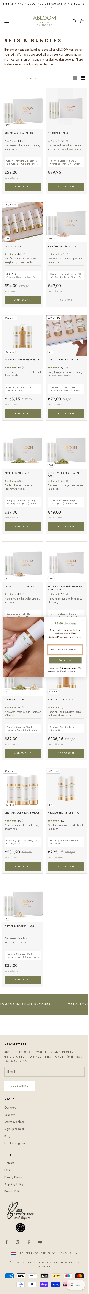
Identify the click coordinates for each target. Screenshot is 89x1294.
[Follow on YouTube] (40, 1242)
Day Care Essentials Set (64, 359)
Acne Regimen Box (17, 473)
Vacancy (9, 1114)
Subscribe (20, 1086)
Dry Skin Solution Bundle (22, 812)
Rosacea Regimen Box (19, 133)
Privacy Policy (13, 1177)
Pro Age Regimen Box (62, 246)
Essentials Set (14, 246)
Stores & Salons (14, 1122)
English (67, 1253)
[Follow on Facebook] (6, 1242)
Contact (9, 1163)
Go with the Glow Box (20, 586)
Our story (10, 1107)
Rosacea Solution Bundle (22, 359)
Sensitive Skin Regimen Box (63, 474)
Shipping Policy (14, 1184)
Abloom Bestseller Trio (63, 812)
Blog (7, 1136)
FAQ (7, 1170)
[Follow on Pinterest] (29, 1242)
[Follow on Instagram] (18, 1242)
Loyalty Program (14, 1143)
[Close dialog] (81, 621)
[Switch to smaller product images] (83, 78)
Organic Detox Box (17, 699)
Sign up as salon (14, 1129)
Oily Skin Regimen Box (19, 926)
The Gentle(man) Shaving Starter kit (65, 588)
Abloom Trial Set (59, 133)
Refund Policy (13, 1191)
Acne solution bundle (63, 699)
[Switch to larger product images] (75, 78)
